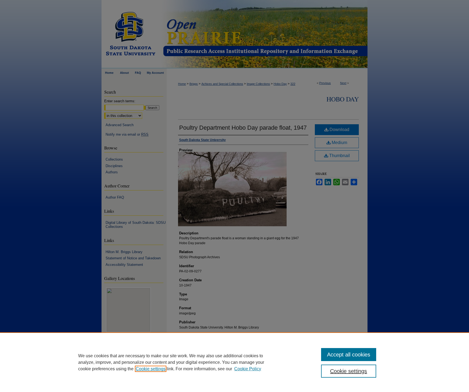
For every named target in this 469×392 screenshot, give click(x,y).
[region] (234, 362)
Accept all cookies (348, 355)
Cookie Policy (247, 368)
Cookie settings (151, 368)
